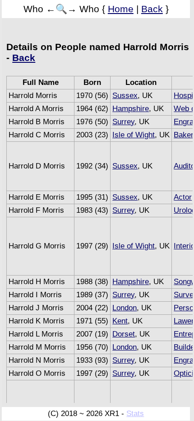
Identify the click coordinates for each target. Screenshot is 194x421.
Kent (120, 321)
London (124, 308)
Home (121, 9)
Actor (183, 197)
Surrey (123, 121)
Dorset (123, 334)
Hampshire (130, 108)
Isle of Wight (133, 135)
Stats (135, 413)
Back (152, 9)
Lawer (184, 321)
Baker (184, 135)
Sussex (125, 95)
